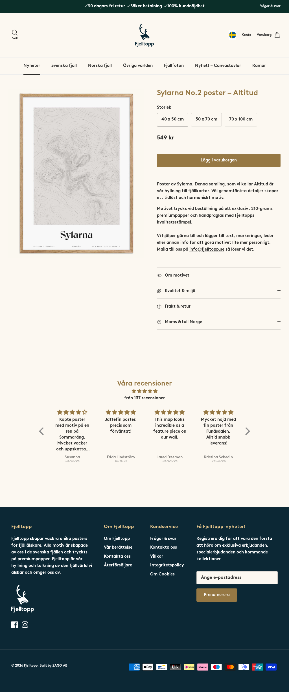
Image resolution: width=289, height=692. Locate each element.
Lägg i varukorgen (219, 160)
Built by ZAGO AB (53, 665)
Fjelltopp (31, 665)
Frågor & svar (270, 6)
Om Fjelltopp (117, 539)
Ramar (259, 66)
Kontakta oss (117, 557)
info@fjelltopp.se (206, 250)
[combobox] (232, 35)
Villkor (156, 557)
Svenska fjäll (64, 66)
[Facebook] (14, 624)
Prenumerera (217, 595)
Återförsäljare (118, 565)
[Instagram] (25, 624)
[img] (144, 391)
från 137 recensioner (144, 398)
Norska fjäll (100, 66)
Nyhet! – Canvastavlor (218, 66)
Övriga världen (138, 66)
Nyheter (31, 66)
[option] (76, 173)
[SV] (232, 35)
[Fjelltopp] (144, 35)
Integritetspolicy (167, 565)
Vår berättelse (118, 548)
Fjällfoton (174, 66)
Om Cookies (162, 574)
